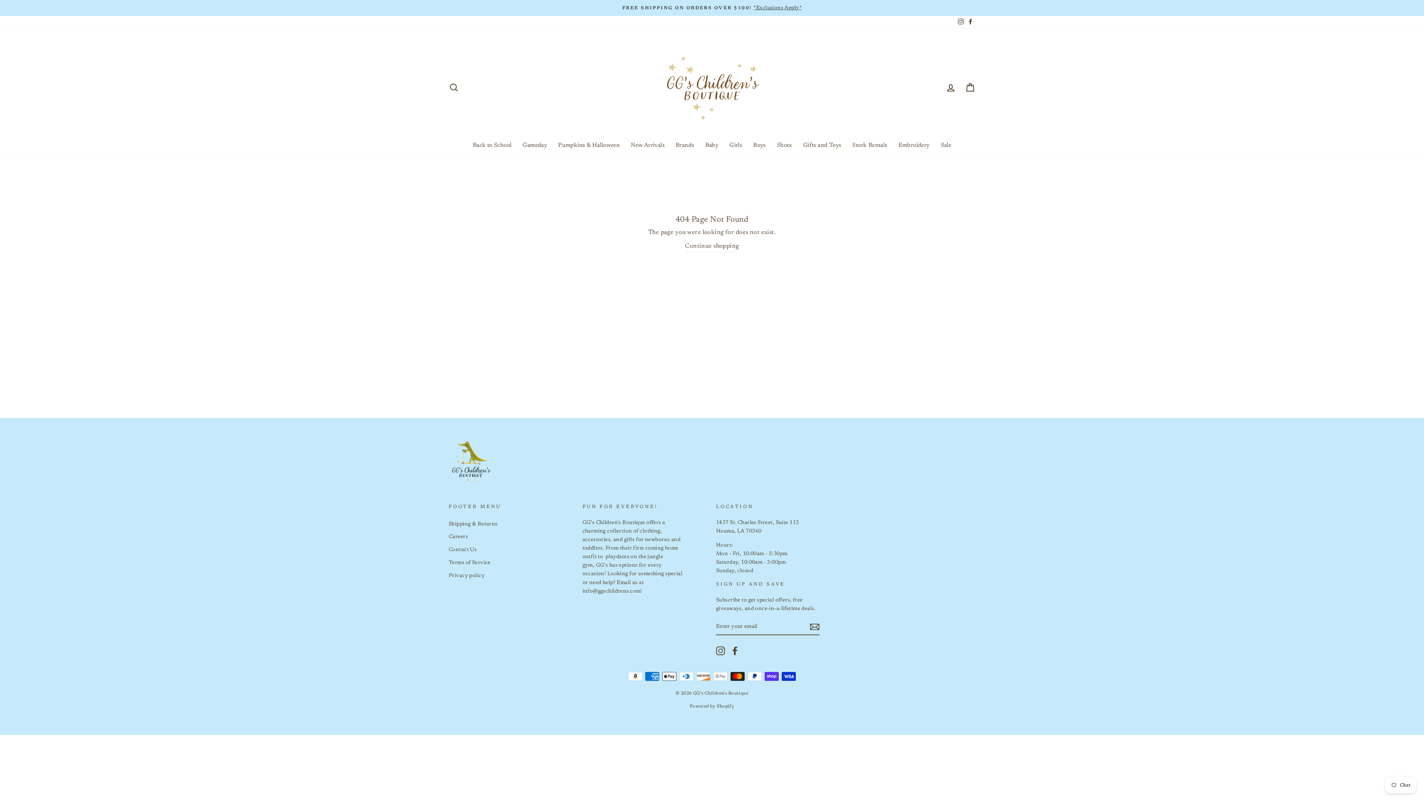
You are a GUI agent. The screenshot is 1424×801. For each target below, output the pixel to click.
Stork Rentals (869, 145)
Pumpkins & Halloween (589, 145)
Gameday (535, 145)
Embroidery (914, 145)
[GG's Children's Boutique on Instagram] (720, 650)
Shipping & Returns (473, 524)
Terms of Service (470, 563)
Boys (759, 145)
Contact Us (463, 550)
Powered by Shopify (712, 706)
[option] (712, 8)
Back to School (492, 145)
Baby (712, 145)
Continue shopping (712, 246)
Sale (946, 145)
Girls (735, 145)
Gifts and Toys (822, 145)
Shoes (784, 145)
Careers (458, 537)
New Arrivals (648, 145)
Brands (685, 145)
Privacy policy (467, 575)
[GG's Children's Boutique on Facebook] (735, 650)
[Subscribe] (815, 627)
